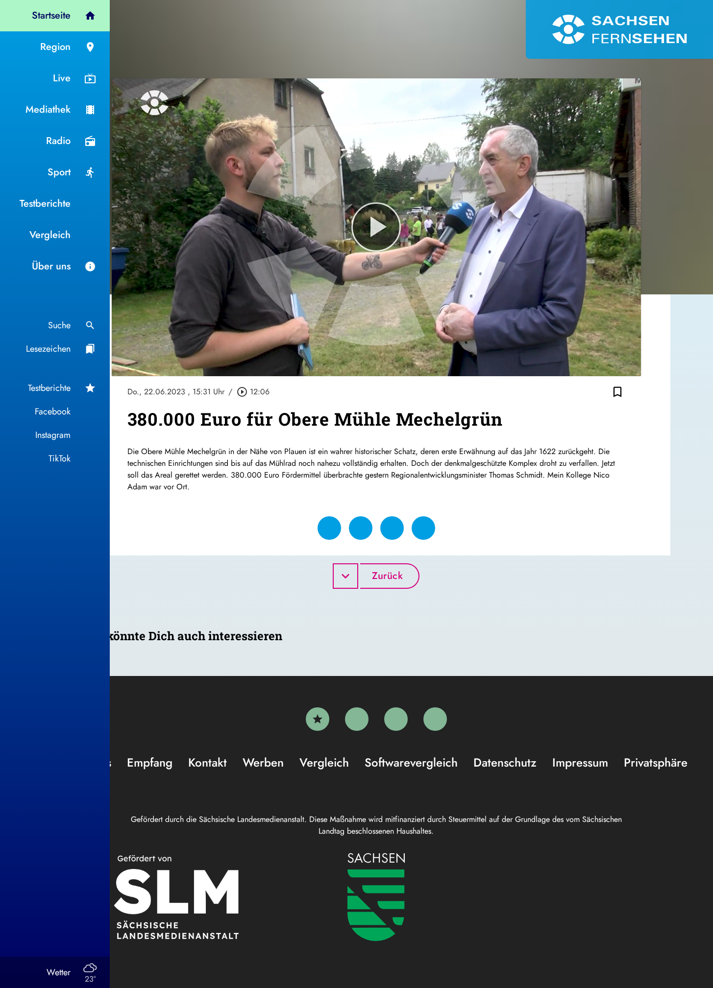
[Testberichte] (317, 719)
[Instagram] (396, 719)
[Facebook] (357, 719)
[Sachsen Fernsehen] (619, 29)
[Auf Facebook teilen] (329, 528)
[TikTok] (435, 719)
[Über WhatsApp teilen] (392, 528)
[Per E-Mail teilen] (423, 528)
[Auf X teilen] (360, 528)
